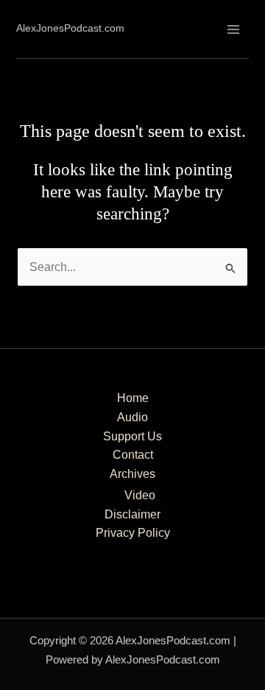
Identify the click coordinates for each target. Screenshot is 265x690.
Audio (132, 417)
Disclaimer (132, 514)
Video (139, 495)
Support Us (132, 436)
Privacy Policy (133, 533)
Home (133, 398)
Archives (132, 474)
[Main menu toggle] (233, 29)
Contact (133, 454)
